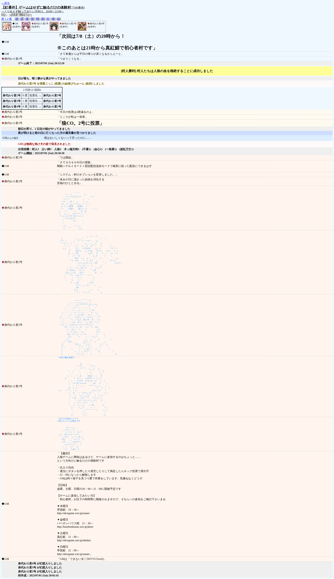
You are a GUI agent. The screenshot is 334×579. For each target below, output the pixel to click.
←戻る (5, 3)
